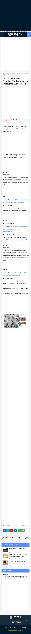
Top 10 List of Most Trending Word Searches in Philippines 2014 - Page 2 (14, 526)
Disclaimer (18, 628)
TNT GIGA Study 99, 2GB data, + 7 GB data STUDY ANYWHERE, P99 (18, 555)
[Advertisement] (15, 15)
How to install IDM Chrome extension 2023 (17, 549)
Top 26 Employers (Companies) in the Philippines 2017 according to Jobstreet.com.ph (15, 229)
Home (4, 73)
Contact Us (23, 627)
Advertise (16, 627)
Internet (7, 73)
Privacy (12, 628)
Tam (4, 86)
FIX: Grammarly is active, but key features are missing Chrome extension (18, 562)
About (11, 627)
